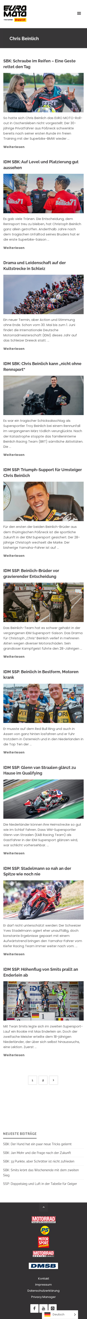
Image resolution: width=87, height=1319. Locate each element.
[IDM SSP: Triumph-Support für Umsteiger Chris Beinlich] (61, 501)
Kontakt (43, 1278)
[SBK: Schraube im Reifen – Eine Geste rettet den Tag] (61, 92)
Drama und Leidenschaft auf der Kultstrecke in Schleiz (34, 265)
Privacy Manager (43, 1297)
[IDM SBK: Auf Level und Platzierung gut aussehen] (61, 193)
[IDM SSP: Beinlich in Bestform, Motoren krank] (61, 703)
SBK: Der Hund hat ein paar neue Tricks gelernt (37, 1144)
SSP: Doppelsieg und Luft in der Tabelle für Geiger (40, 1184)
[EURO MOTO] (15, 13)
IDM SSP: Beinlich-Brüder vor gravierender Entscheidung (31, 573)
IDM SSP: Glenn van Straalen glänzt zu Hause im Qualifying (39, 770)
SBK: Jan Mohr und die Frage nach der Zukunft (37, 1153)
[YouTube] (43, 1308)
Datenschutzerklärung (43, 1291)
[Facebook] (34, 1308)
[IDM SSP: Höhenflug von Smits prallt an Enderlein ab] (61, 1001)
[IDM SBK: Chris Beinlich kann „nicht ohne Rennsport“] (62, 395)
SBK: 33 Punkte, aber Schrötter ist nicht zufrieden (38, 1161)
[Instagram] (52, 1308)
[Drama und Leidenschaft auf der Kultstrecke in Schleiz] (61, 294)
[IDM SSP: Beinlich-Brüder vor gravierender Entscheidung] (61, 602)
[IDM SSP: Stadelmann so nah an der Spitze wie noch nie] (61, 900)
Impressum (43, 1284)
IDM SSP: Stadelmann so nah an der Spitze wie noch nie (37, 871)
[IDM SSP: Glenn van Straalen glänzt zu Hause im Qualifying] (61, 799)
